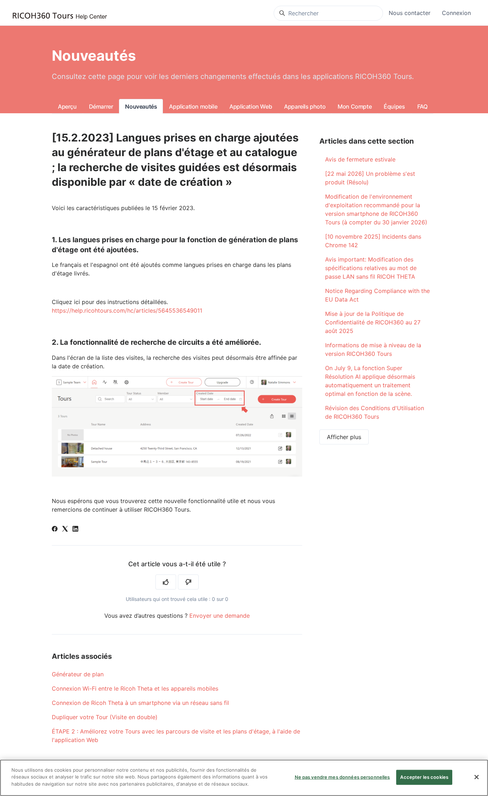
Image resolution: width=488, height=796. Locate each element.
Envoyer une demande (219, 615)
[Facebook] (55, 529)
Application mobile (193, 106)
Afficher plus (344, 437)
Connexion (456, 12)
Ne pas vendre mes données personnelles (342, 777)
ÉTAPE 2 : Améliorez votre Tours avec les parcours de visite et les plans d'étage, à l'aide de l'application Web (176, 735)
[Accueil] (59, 16)
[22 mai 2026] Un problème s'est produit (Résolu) (370, 178)
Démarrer (101, 106)
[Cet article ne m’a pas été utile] (188, 581)
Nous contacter (409, 12)
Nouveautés (141, 106)
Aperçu (67, 106)
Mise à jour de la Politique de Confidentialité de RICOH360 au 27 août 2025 (372, 322)
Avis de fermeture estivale (360, 159)
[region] (244, 778)
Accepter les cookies (424, 777)
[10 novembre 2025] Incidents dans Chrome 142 (373, 241)
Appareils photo (304, 106)
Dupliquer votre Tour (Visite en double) (105, 717)
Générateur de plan (78, 674)
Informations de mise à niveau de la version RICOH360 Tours (373, 349)
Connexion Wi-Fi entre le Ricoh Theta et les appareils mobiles (135, 688)
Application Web (250, 106)
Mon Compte (355, 106)
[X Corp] (65, 529)
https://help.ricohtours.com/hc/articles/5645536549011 (127, 310)
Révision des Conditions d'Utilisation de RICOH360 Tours (374, 412)
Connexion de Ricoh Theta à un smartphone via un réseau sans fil (140, 702)
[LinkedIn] (75, 529)
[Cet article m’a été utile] (165, 581)
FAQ (422, 106)
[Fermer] (476, 777)
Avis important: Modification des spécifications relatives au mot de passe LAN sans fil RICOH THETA (371, 268)
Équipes (394, 106)
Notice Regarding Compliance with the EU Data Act (377, 295)
